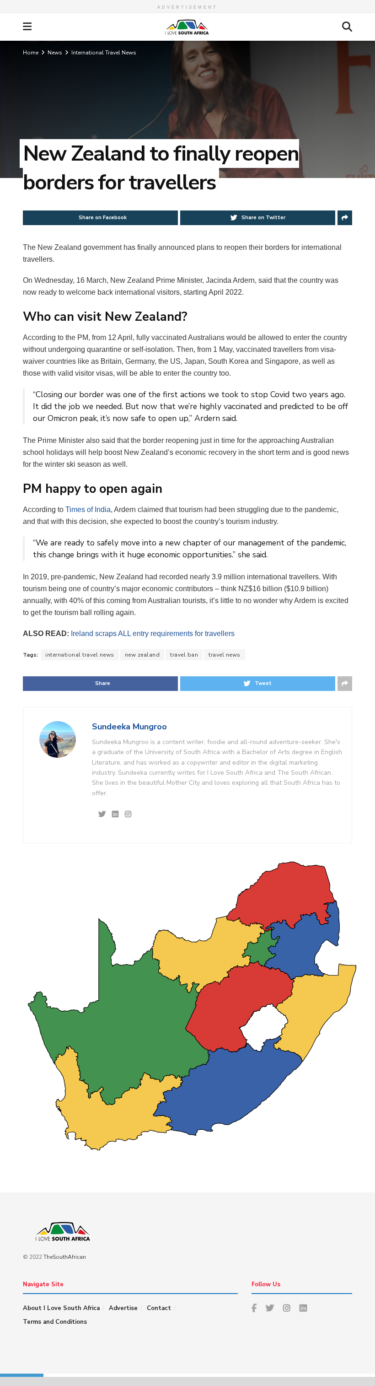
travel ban (184, 654)
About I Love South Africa (61, 1308)
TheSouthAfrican (64, 1257)
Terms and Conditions (55, 1322)
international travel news (79, 654)
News (55, 52)
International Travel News (103, 52)
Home (30, 52)
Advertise (123, 1308)
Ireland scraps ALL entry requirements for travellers (152, 633)
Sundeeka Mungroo (129, 726)
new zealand (142, 654)
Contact (159, 1308)
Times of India (88, 509)
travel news (225, 654)
